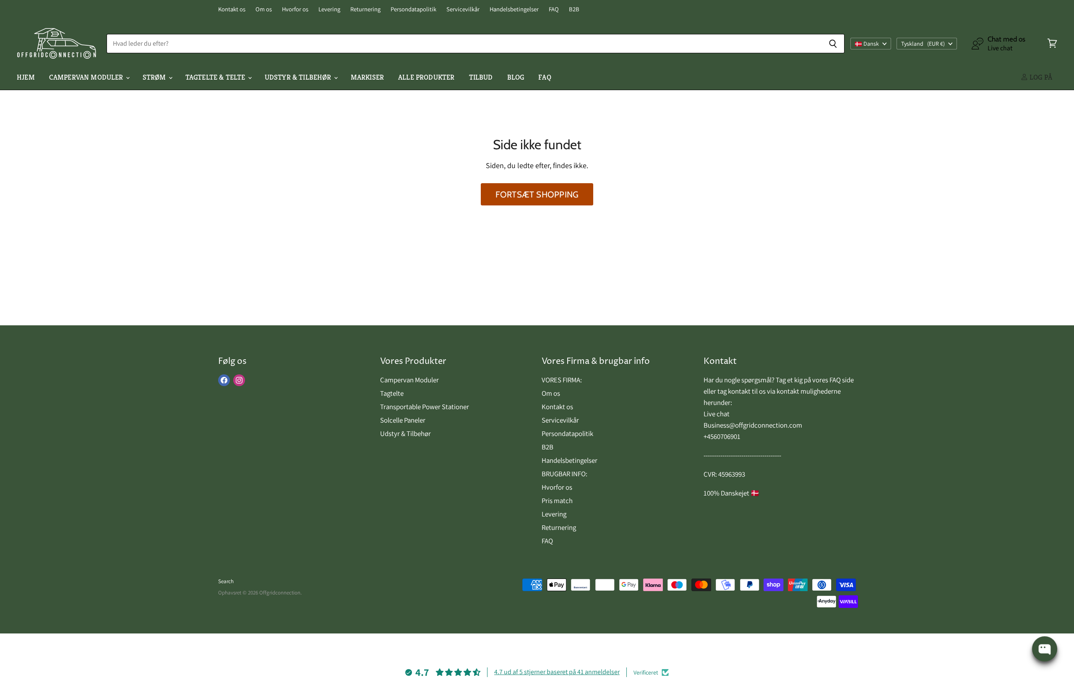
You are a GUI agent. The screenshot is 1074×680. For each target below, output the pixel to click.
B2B (574, 9)
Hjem (26, 77)
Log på (1040, 77)
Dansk (871, 43)
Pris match (557, 500)
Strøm (155, 77)
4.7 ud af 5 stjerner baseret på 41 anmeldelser (557, 671)
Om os (263, 9)
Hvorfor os (295, 9)
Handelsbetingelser (514, 9)
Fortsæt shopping (537, 194)
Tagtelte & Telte (216, 77)
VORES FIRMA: (562, 379)
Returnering (365, 9)
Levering (329, 9)
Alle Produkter (426, 77)
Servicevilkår (463, 9)
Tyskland (923, 43)
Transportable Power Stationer (424, 406)
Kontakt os (231, 9)
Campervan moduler (87, 77)
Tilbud (481, 77)
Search (226, 581)
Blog (515, 77)
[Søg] (833, 43)
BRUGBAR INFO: (564, 473)
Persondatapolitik (413, 9)
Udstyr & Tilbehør (299, 77)
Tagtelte (392, 393)
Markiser (367, 77)
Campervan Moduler (409, 379)
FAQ (554, 9)
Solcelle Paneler (402, 420)
